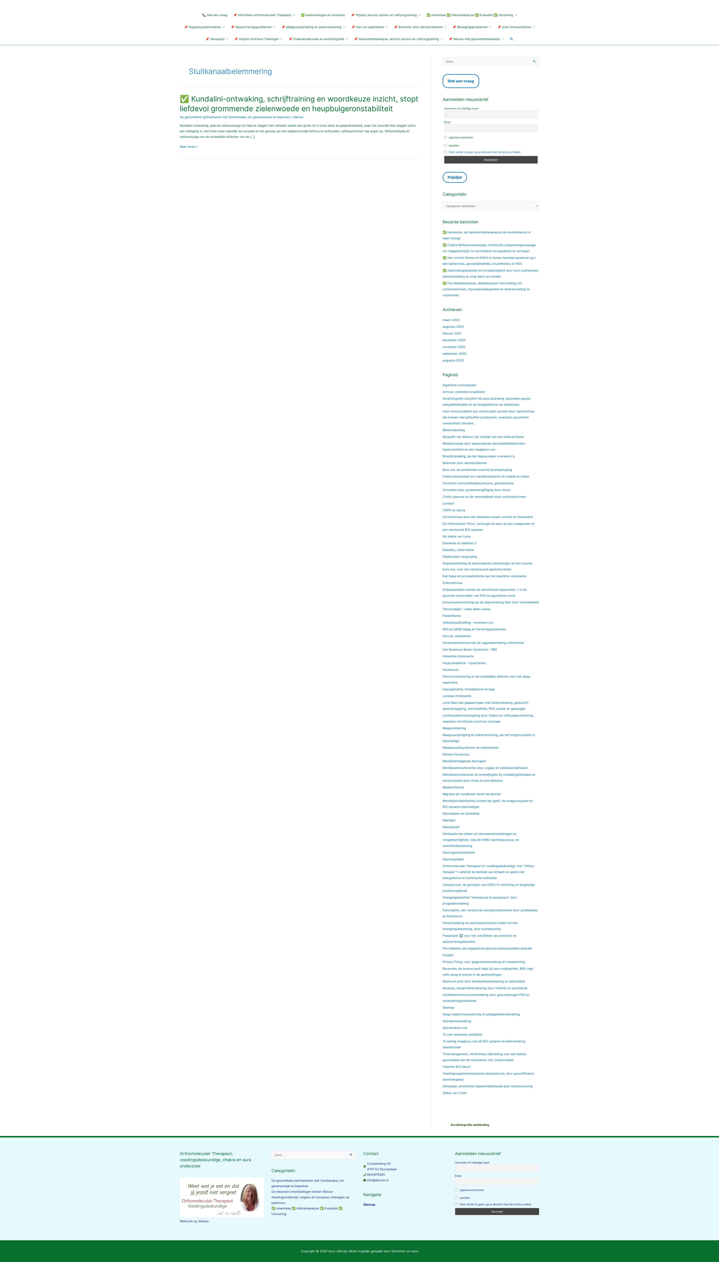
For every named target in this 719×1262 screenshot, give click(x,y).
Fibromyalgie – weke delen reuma (466, 609)
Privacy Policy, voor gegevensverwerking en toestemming (484, 962)
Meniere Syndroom (456, 754)
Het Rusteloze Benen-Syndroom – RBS (470, 649)
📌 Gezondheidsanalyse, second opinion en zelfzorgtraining (396, 39)
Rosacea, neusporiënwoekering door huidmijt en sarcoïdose (485, 988)
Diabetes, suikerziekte (458, 550)
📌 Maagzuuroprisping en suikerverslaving (311, 27)
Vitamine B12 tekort (457, 1067)
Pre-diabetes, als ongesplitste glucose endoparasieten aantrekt (487, 948)
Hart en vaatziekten (457, 636)
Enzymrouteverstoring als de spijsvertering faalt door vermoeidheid (491, 602)
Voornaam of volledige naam (461, 108)
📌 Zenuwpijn (215, 39)
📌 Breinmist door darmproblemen (418, 27)
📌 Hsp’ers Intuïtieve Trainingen (256, 39)
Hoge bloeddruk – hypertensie (464, 663)
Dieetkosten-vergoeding (460, 556)
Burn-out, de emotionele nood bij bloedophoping (477, 470)
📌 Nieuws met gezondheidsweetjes (474, 39)
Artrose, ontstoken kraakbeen (464, 392)
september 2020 (454, 353)
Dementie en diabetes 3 (459, 543)
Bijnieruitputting (454, 430)
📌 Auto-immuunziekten (514, 27)
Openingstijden (453, 859)
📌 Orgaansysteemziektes (202, 27)
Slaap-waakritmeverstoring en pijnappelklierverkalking (481, 1014)
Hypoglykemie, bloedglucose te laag (468, 689)
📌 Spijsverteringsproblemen (251, 27)
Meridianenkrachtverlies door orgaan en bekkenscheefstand (485, 768)
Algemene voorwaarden (459, 385)
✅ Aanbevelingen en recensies (323, 15)
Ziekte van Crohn (455, 1093)
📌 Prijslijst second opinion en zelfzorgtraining (384, 15)
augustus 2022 (453, 326)
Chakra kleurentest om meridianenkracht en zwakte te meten (486, 476)
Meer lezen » (189, 147)
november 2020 (454, 347)
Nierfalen (449, 820)
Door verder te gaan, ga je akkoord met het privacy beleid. (485, 152)
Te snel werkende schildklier (463, 1034)
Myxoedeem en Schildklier (461, 813)
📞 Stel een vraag (214, 15)
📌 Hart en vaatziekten (367, 27)
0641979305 (376, 1174)
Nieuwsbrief (451, 827)
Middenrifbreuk (453, 787)
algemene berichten (460, 137)
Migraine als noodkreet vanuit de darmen (472, 794)
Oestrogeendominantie (459, 852)
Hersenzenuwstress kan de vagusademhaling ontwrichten (483, 643)
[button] (512, 39)
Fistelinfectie (452, 616)
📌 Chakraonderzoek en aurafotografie (316, 39)
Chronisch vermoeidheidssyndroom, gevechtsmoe (478, 483)
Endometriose (452, 583)
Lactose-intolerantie (457, 696)
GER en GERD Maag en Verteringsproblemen (474, 629)
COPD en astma (454, 510)
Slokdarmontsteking (457, 1021)
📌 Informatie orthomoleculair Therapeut (262, 15)
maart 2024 (451, 320)
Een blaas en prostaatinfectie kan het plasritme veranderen (484, 576)
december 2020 (454, 340)
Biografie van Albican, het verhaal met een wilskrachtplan (483, 437)
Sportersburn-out (455, 1028)
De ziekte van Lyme (457, 536)
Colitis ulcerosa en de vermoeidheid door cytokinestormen (484, 497)
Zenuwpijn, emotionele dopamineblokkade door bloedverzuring (488, 1086)
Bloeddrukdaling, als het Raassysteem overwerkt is (479, 456)
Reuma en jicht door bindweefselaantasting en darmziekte (484, 981)
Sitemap (448, 1007)
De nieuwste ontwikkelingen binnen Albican (302, 1191)
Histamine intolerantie (458, 656)
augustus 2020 (453, 360)
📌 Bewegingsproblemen (470, 27)
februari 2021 (452, 333)
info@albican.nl (378, 1180)
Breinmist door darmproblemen (465, 463)
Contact (448, 503)
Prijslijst (448, 955)
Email (447, 122)
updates (453, 145)
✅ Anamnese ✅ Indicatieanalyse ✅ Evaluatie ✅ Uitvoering (470, 15)
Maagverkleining (454, 728)
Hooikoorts (451, 670)
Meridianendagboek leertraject (464, 761)
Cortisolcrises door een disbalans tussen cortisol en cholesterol (488, 517)
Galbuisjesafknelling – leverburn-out (468, 622)
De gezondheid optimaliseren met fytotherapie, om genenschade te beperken (235, 117)
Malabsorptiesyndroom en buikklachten (471, 747)
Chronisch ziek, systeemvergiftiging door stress (476, 490)
